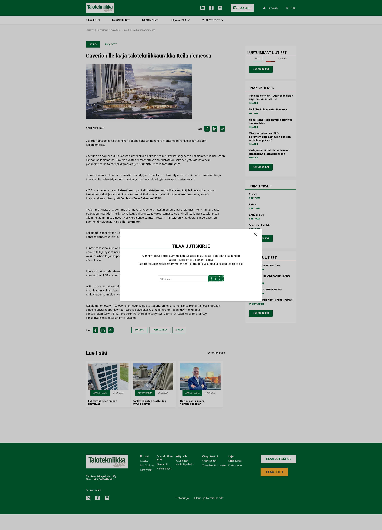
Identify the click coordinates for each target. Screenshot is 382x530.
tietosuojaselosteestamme (161, 264)
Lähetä (216, 278)
